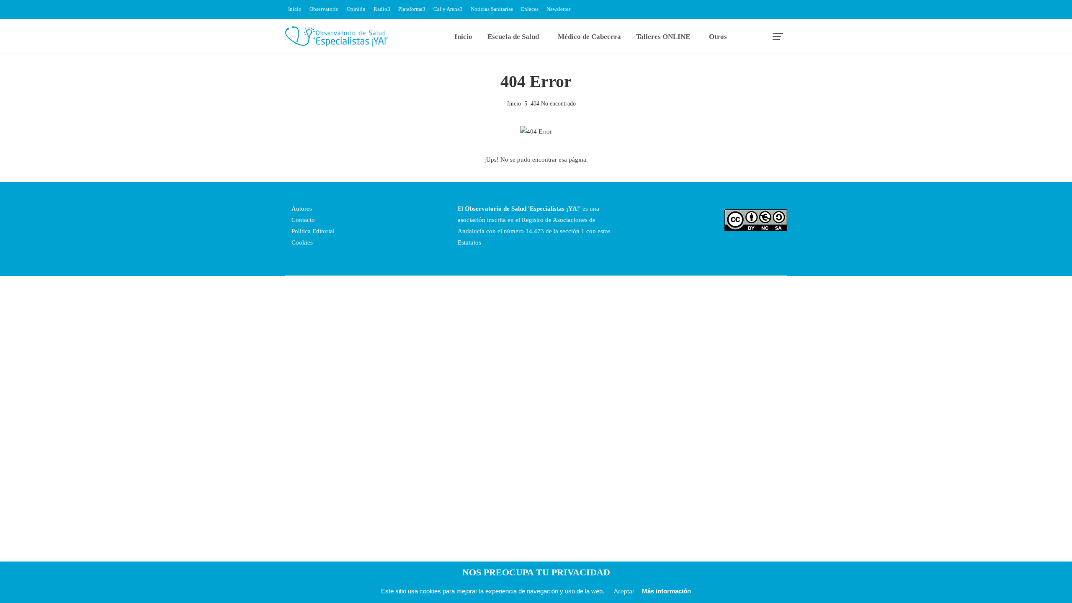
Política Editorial (312, 231)
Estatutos (469, 242)
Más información (666, 591)
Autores (301, 208)
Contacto (302, 219)
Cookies (301, 242)
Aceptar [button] (624, 591)
